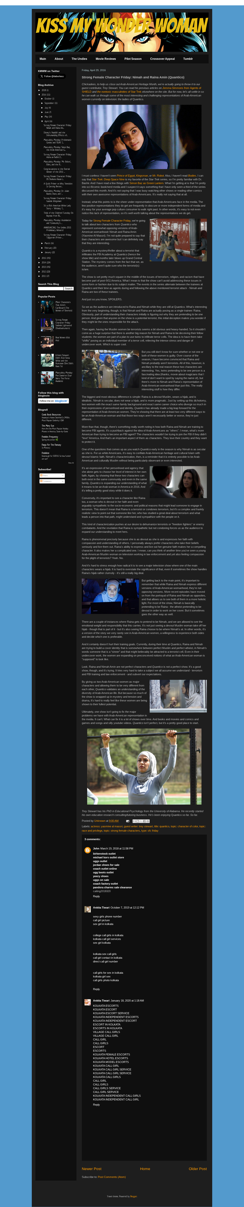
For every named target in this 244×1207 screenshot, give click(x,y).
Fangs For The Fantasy (51, 444)
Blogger (133, 1196)
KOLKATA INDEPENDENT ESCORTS (116, 1016)
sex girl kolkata (102, 942)
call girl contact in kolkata (107, 957)
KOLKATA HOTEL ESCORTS (110, 1058)
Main (43, 58)
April (47, 121)
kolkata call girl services (107, 938)
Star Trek (136, 91)
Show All (71, 463)
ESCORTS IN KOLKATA (107, 1028)
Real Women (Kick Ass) (63, 339)
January (48, 252)
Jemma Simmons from (176, 87)
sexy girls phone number (107, 916)
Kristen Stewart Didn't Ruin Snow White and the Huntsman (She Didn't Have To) (64, 361)
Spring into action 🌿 (50, 439)
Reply (96, 896)
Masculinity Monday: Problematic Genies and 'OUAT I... (57, 141)
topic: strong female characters (122, 830)
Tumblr (188, 58)
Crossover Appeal (162, 58)
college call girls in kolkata (108, 935)
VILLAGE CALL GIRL (105, 1035)
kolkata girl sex (102, 976)
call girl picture (101, 920)
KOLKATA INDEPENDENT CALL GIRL (116, 1099)
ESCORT (98, 1046)
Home (145, 1169)
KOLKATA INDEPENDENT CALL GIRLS (117, 1095)
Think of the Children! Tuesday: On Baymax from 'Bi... (58, 214)
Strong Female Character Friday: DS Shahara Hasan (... (57, 178)
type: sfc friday (149, 830)
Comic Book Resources (51, 414)
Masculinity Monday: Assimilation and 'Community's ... (57, 222)
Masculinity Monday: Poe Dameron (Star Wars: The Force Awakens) (64, 377)
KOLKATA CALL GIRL (106, 1065)
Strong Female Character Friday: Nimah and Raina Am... (57, 127)
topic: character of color (184, 826)
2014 (44, 262)
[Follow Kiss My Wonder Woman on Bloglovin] (53, 402)
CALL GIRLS (100, 1043)
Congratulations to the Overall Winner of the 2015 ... (57, 170)
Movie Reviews (106, 58)
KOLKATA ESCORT (105, 1009)
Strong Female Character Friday (112, 220)
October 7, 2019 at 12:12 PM (127, 907)
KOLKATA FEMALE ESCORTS (111, 1054)
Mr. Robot (158, 175)
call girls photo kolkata (106, 980)
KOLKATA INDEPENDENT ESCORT (115, 1020)
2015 (44, 258)
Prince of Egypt (126, 175)
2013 (44, 266)
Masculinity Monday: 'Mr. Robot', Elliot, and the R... (57, 163)
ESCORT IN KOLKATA (106, 1024)
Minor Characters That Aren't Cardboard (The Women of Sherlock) (64, 306)
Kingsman (142, 175)
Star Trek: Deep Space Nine (108, 179)
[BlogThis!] (138, 821)
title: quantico (161, 826)
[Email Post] (127, 820)
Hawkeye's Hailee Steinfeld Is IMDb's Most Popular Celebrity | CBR (56, 419)
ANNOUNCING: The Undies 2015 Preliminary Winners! (57, 229)
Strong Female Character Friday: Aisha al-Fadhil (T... (57, 156)
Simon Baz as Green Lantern (146, 183)
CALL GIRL (99, 1039)
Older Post (198, 1169)
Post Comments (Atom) (112, 1176)
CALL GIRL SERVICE (106, 1091)
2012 (44, 271)
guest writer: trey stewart (138, 826)
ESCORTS (99, 1050)
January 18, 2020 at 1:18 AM (127, 1000)
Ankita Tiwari (101, 907)
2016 (44, 94)
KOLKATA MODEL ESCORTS (111, 1061)
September (50, 103)
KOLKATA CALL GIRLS (107, 1076)
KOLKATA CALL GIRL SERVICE (112, 1069)
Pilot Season (133, 58)
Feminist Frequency (50, 436)
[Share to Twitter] (141, 821)
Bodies (192, 175)
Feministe (45, 453)
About (59, 58)
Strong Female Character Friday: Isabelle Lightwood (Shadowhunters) (64, 324)
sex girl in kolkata (103, 923)
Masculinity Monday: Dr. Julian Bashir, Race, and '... (56, 192)
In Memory (46, 447)
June (47, 112)
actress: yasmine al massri (107, 826)
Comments (46, 481)
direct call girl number (105, 961)
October (48, 98)
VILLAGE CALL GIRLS (106, 1031)
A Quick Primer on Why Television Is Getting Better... (58, 185)
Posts (45, 475)
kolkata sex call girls (105, 953)
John (96, 848)
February (49, 247)
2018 (44, 90)
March (48, 243)
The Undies (79, 58)
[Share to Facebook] (144, 821)
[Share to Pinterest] (148, 821)
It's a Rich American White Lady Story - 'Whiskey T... (57, 207)
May (47, 116)
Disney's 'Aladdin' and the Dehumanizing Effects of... (56, 134)
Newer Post (91, 1169)
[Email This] (134, 821)
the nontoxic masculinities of (114, 91)
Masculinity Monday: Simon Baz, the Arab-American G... (57, 149)
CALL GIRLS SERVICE (107, 1088)
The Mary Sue (48, 425)
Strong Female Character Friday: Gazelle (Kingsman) (57, 200)
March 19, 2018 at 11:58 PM (116, 848)
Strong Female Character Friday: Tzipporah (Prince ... (57, 236)
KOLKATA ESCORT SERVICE (111, 1013)
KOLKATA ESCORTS (106, 1005)
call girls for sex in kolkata (108, 972)
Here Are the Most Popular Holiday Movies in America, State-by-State (55, 430)
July (47, 107)
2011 (44, 276)
